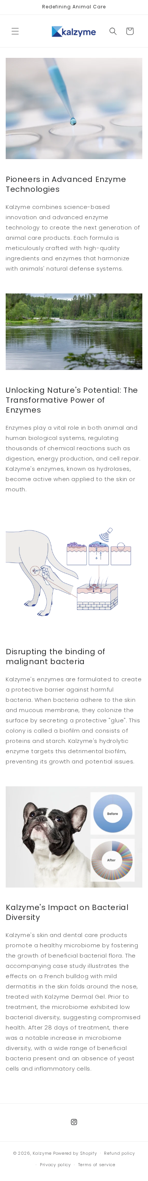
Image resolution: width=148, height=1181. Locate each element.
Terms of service (96, 1165)
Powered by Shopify (75, 1153)
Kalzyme (42, 1153)
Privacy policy (55, 1165)
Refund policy (119, 1153)
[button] (15, 31)
